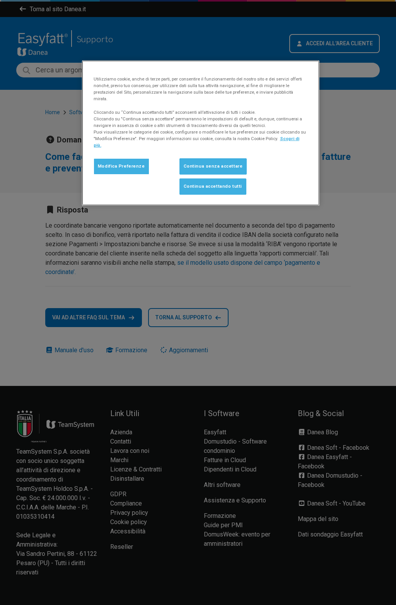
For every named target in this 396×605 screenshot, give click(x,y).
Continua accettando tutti (213, 186)
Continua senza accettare (213, 166)
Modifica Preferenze (121, 166)
